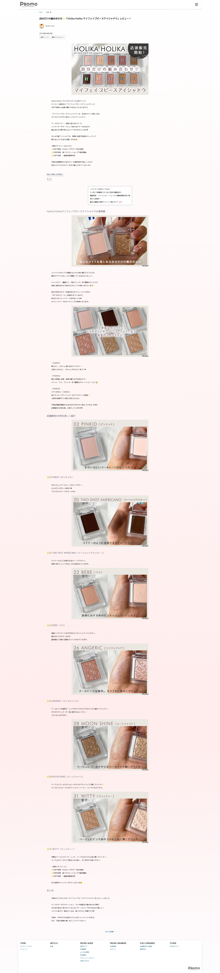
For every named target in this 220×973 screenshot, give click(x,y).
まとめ (49, 179)
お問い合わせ (84, 961)
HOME (41, 12)
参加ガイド (84, 946)
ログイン (113, 949)
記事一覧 (48, 12)
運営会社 (143, 949)
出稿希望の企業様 (146, 946)
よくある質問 (84, 952)
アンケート (24, 949)
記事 (51, 946)
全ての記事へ (110, 932)
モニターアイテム (26, 946)
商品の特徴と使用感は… (56, 174)
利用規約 (83, 955)
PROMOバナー (175, 946)
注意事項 (83, 949)
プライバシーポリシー (87, 958)
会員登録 (113, 946)
